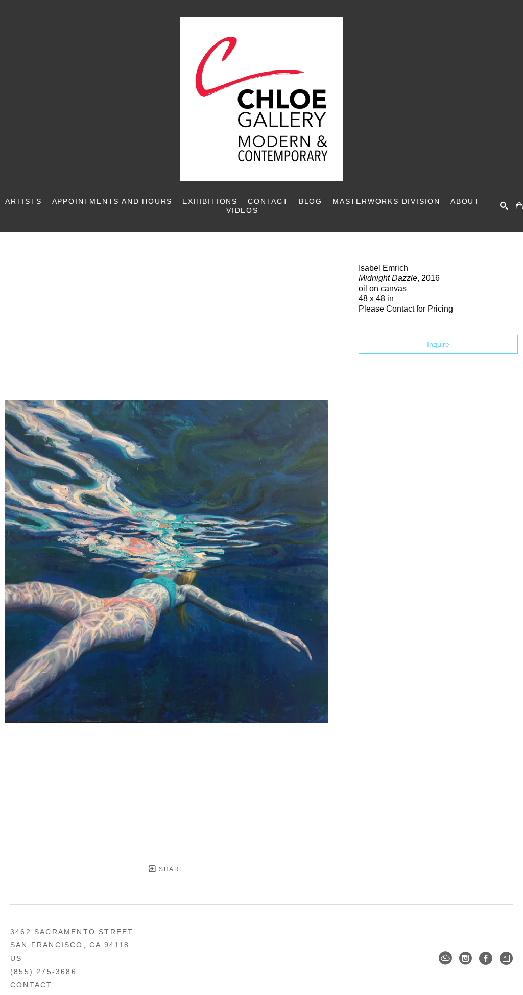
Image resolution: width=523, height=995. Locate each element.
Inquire (438, 344)
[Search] (504, 206)
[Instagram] (465, 958)
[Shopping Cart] (519, 206)
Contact (31, 985)
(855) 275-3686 (43, 971)
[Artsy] (506, 958)
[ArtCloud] (445, 958)
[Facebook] (485, 958)
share (170, 869)
